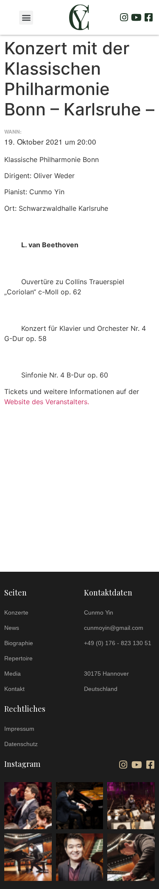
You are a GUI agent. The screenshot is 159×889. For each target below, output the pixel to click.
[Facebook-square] (148, 17)
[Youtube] (136, 17)
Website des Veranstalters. (46, 401)
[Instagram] (123, 17)
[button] (26, 18)
